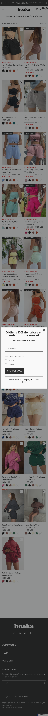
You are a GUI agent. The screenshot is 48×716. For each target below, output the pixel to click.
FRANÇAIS (12, 364)
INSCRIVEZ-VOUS (14, 371)
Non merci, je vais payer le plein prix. (24, 380)
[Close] (44, 330)
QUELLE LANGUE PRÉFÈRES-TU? (14, 357)
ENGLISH (11, 360)
